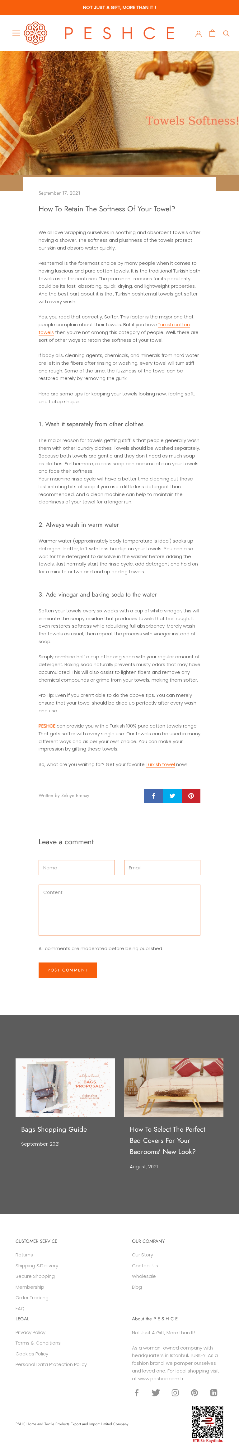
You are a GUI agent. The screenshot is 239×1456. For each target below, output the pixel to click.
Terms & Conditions (38, 1343)
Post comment (68, 970)
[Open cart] (212, 33)
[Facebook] (136, 1392)
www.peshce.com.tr (161, 1378)
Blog (137, 1287)
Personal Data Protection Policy (51, 1364)
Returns (24, 1254)
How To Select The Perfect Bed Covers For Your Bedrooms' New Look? (167, 1140)
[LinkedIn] (213, 1392)
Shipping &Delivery (37, 1265)
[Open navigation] (16, 33)
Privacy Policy (30, 1332)
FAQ (20, 1308)
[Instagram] (175, 1392)
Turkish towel (160, 764)
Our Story (142, 1254)
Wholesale (144, 1276)
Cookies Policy (32, 1353)
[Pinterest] (194, 1392)
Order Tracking (32, 1297)
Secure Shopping (35, 1276)
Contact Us (145, 1265)
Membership (30, 1287)
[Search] (226, 33)
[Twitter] (156, 1392)
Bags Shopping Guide (54, 1129)
